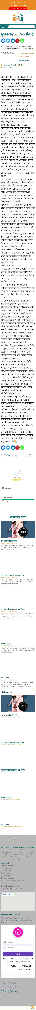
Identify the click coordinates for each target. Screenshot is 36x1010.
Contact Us (24, 5)
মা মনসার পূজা (6, 643)
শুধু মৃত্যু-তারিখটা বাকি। (9, 541)
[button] (18, 8)
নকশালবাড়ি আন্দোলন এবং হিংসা (13, 609)
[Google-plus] (18, 2)
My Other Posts (23, 60)
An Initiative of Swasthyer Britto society (18, 847)
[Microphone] (24, 2)
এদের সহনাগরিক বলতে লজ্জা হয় (12, 575)
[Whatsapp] (22, 40)
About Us (16, 5)
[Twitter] (14, 2)
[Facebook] (11, 2)
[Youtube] (21, 2)
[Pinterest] (17, 40)
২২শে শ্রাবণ (5, 677)
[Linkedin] (13, 40)
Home (10, 5)
